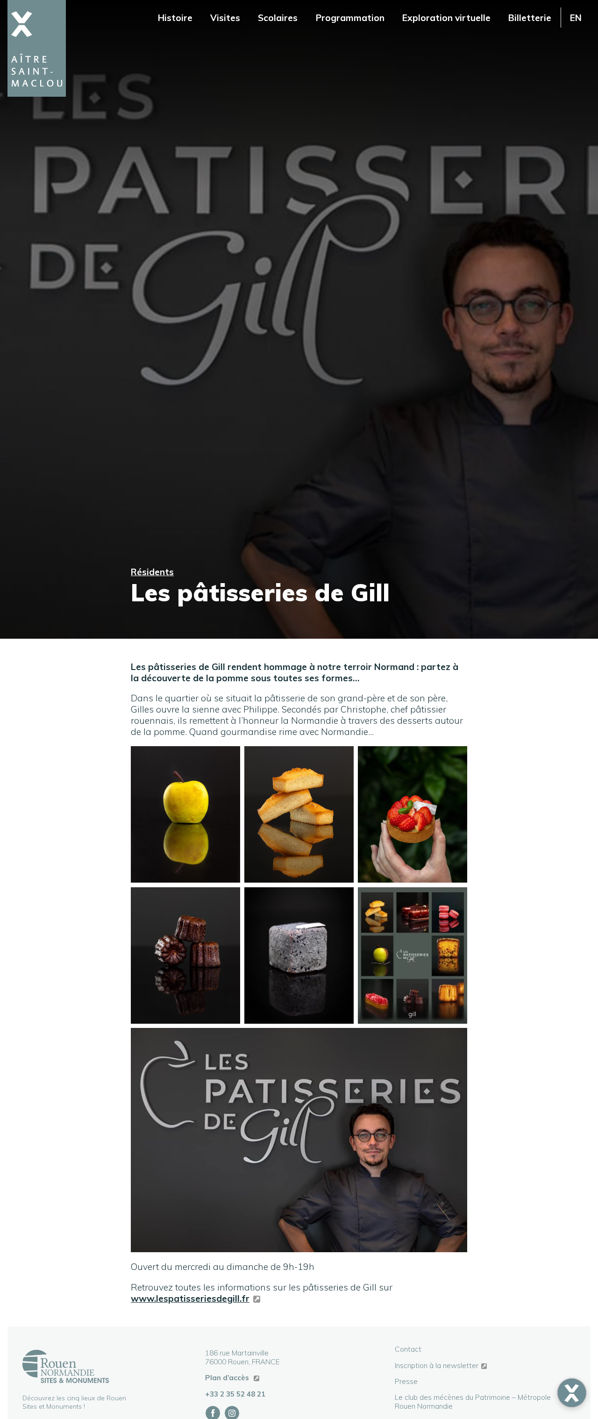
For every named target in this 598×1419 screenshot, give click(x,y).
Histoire (175, 17)
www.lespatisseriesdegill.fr (190, 1298)
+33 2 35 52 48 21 (235, 1394)
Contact (408, 1349)
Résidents (152, 572)
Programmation (350, 17)
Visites (225, 17)
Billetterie (529, 17)
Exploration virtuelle (446, 17)
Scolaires (278, 17)
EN (576, 17)
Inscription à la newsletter (436, 1365)
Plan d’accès (228, 1377)
